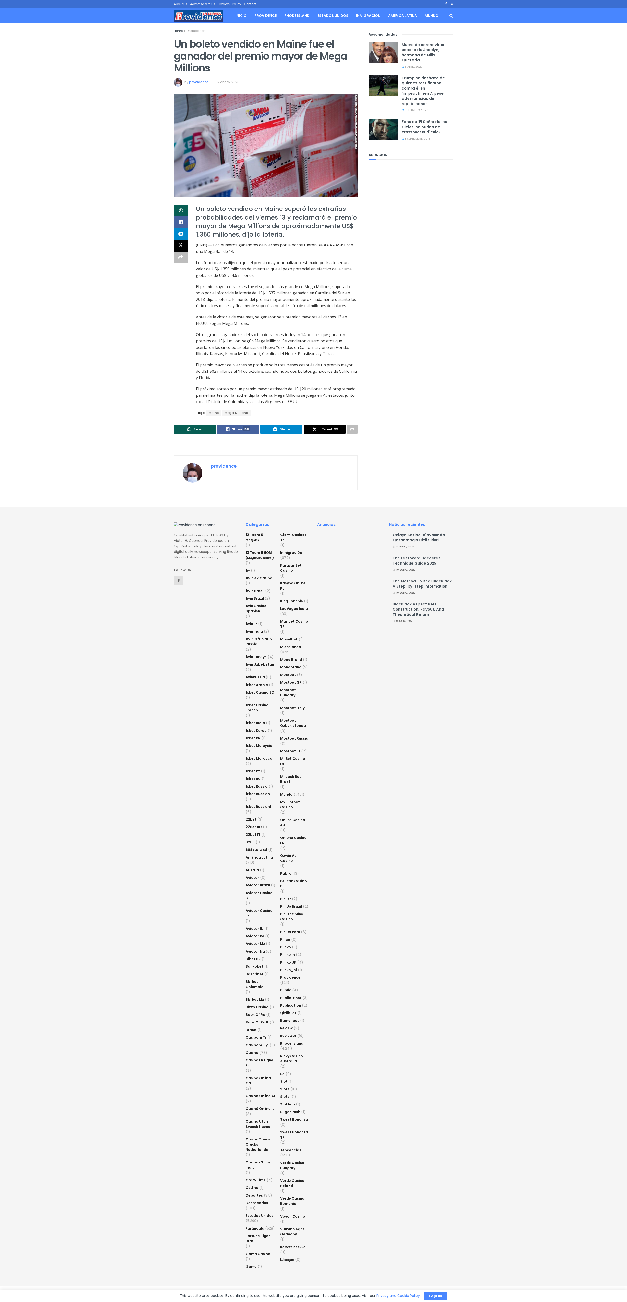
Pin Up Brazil (291, 906)
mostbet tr (290, 751)
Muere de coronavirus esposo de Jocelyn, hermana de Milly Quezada (423, 52)
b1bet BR (253, 958)
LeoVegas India (294, 608)
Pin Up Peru (290, 932)
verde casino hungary (292, 1165)
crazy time (256, 1180)
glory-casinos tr (293, 537)
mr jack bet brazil (290, 779)
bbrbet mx (255, 999)
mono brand (291, 659)
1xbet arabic (257, 684)
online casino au (292, 822)
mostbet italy (292, 707)
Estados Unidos (332, 15)
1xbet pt (253, 771)
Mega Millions (236, 413)
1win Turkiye (256, 656)
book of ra (255, 1014)
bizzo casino (257, 1007)
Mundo (431, 15)
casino (252, 1052)
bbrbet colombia (255, 984)
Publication (290, 1005)
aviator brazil (258, 885)
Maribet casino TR (294, 624)
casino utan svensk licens (258, 1124)
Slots (284, 1089)
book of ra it (257, 1022)
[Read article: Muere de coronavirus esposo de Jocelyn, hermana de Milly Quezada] (383, 52)
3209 (250, 842)
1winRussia (255, 677)
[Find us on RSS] (451, 4)
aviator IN (254, 928)
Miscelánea (290, 646)
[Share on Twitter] (181, 246)
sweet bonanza (294, 1119)
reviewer (288, 1035)
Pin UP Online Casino (291, 917)
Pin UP (285, 898)
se (282, 1073)
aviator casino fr (259, 913)
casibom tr (256, 1037)
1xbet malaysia (259, 745)
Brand (251, 1029)
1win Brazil (255, 598)
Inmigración (368, 15)
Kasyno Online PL (293, 586)
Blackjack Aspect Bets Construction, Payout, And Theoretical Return (418, 609)
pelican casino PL (293, 884)
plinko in (287, 954)
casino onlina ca (258, 1081)
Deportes (254, 1195)
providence (198, 82)
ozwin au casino (288, 858)
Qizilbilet (288, 1013)
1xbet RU (253, 778)
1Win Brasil (255, 590)
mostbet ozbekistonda (293, 723)
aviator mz (255, 943)
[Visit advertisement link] (266, 445)
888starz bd (256, 849)
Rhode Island (297, 15)
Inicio (241, 15)
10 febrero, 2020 (416, 110)
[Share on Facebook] (181, 222)
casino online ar (260, 1095)
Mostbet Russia (294, 738)
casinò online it (260, 1108)
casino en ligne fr (259, 1063)
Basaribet (255, 974)
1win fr (251, 623)
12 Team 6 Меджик (254, 537)
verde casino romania (292, 1201)
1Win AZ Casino (259, 578)
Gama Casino (258, 1253)
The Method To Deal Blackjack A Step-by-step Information (422, 584)
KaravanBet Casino (290, 568)
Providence (265, 15)
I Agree (435, 1295)
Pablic (285, 873)
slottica (287, 1104)
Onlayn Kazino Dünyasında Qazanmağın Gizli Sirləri (419, 537)
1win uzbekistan (260, 664)
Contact (250, 4)
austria (252, 870)
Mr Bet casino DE (292, 761)
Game (251, 1266)
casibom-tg (257, 1045)
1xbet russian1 (258, 806)
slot (284, 1081)
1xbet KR (253, 738)
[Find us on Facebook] (446, 4)
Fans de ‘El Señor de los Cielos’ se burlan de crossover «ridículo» (424, 127)
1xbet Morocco (259, 758)
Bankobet (254, 966)
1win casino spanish (256, 609)
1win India (254, 631)
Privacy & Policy (229, 4)
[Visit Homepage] (198, 16)
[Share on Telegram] (181, 234)
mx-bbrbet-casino (291, 805)
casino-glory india (258, 1165)
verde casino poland (292, 1183)
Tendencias (290, 1150)
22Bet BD (254, 827)
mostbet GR (291, 682)
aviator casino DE (259, 895)
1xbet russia (257, 786)
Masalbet (289, 639)
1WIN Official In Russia (259, 642)
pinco (285, 939)
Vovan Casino (292, 1216)
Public (285, 990)
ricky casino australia (291, 1059)
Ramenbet (289, 1020)
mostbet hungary (288, 692)
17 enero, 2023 (228, 82)
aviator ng (255, 951)
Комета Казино (293, 1246)
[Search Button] (451, 15)
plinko (285, 947)
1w (248, 570)
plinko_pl (288, 969)
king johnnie (291, 601)
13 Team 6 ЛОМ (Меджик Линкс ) (260, 555)
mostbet (288, 674)
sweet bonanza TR (294, 1135)
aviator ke (255, 936)
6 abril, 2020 (413, 67)
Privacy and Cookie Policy (398, 1295)
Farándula (255, 1228)
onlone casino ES (293, 840)
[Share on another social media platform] (181, 257)
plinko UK (288, 962)
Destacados (196, 31)
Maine (214, 413)
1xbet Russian (258, 793)
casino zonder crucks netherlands (259, 1144)
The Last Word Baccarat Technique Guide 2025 (416, 561)
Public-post (290, 997)
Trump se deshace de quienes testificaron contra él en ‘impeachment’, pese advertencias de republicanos (423, 90)
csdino (252, 1187)
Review (286, 1028)
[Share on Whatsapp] (181, 210)
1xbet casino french (257, 708)
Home (178, 31)
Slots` (285, 1096)
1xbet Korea (256, 730)
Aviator (252, 877)
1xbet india (255, 723)
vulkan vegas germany (292, 1232)
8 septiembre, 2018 (417, 138)
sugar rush (290, 1111)
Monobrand (290, 667)
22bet (251, 819)
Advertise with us (202, 4)
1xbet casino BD (260, 692)
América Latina (402, 15)
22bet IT (253, 834)
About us (180, 4)
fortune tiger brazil (258, 1238)
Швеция (287, 1259)
